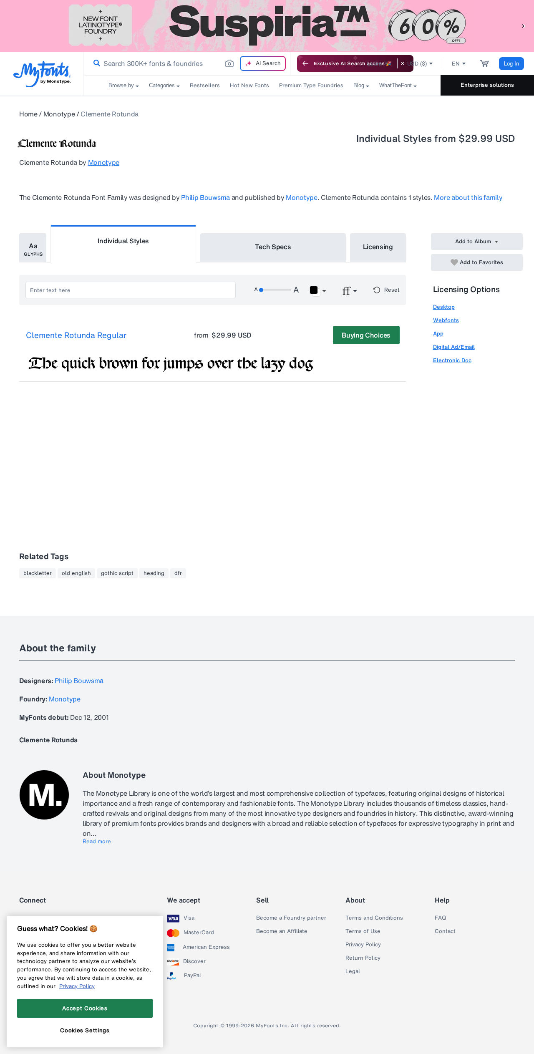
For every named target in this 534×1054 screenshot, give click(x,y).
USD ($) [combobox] (417, 64)
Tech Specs (273, 247)
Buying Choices (366, 335)
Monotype (59, 114)
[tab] (32, 247)
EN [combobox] (456, 64)
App (438, 334)
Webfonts (446, 320)
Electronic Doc (452, 360)
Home (28, 114)
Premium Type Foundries (311, 85)
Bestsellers (205, 85)
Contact (445, 931)
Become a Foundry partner (291, 918)
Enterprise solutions (487, 85)
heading (154, 573)
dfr (178, 573)
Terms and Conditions (374, 918)
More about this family (468, 197)
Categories (162, 85)
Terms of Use (362, 931)
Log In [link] (511, 64)
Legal (352, 971)
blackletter (37, 573)
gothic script (117, 573)
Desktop (444, 307)
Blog (358, 85)
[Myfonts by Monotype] (42, 74)
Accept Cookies (84, 1008)
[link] (95, 63)
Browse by (121, 85)
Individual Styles (123, 241)
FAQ (440, 918)
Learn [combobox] (374, 64)
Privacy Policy (363, 944)
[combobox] (186, 63)
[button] (523, 25)
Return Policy (362, 958)
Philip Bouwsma (205, 197)
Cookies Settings (85, 1030)
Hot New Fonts (249, 85)
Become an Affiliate (281, 931)
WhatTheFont (395, 85)
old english (76, 573)
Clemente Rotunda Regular (76, 335)
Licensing (378, 247)
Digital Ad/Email (454, 347)
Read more (97, 841)
